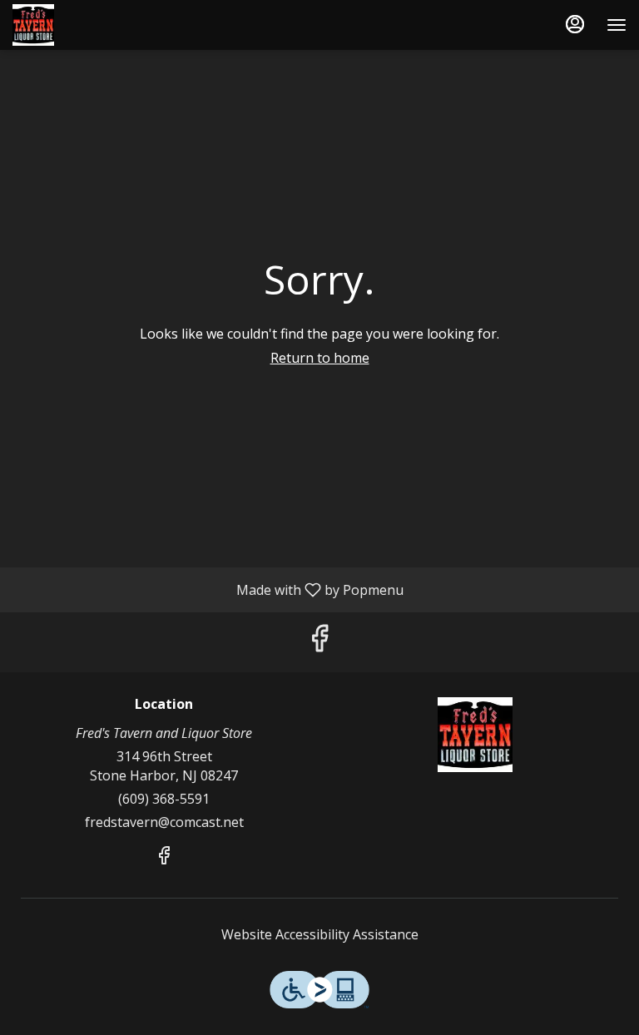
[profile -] (575, 24)
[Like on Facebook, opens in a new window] (319, 642)
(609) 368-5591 (164, 799)
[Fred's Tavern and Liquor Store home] (87, 25)
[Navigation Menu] (616, 25)
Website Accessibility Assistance (320, 934)
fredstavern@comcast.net (164, 822)
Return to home (319, 358)
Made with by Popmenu (208, 589)
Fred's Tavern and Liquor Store (475, 734)
